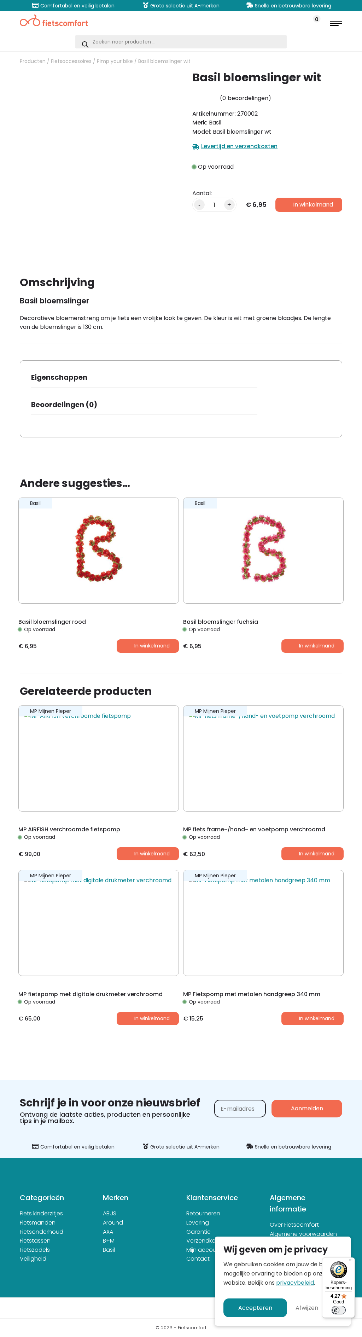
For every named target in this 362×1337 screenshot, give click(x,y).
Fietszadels (35, 1250)
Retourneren (203, 1213)
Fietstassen (35, 1241)
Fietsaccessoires (71, 61)
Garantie (198, 1232)
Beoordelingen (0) (64, 404)
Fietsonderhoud (41, 1232)
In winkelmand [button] (152, 645)
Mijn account (204, 1250)
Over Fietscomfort (294, 1225)
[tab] (144, 380)
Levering (197, 1223)
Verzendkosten (207, 1241)
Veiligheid (33, 1259)
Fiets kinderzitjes (41, 1213)
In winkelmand (313, 204)
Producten (33, 61)
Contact (198, 1259)
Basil (109, 1250)
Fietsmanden (38, 1223)
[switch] (339, 1310)
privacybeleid (295, 1283)
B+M (109, 1241)
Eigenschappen (59, 377)
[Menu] (350, 1261)
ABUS (109, 1213)
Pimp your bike (115, 61)
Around (113, 1223)
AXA (108, 1232)
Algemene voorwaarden (303, 1234)
